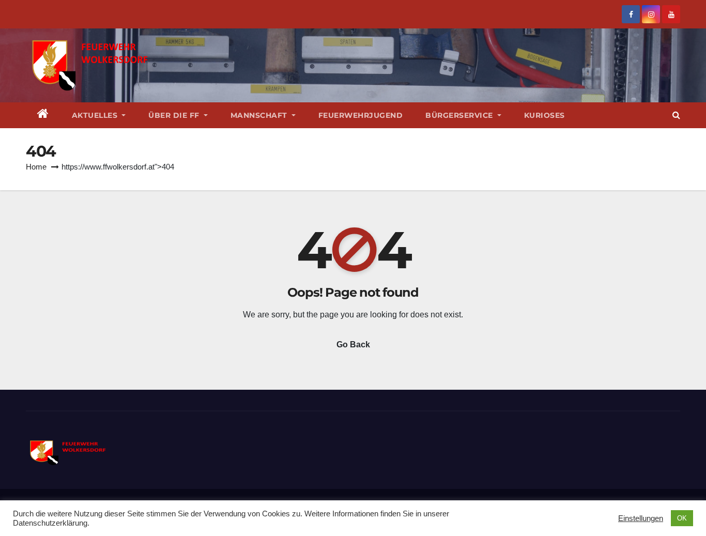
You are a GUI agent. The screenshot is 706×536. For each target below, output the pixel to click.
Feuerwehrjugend (360, 115)
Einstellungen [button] (640, 518)
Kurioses (544, 115)
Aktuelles (96, 115)
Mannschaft (260, 115)
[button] (676, 115)
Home (36, 166)
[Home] (43, 115)
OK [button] (682, 518)
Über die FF (175, 115)
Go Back (353, 344)
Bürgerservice (460, 115)
